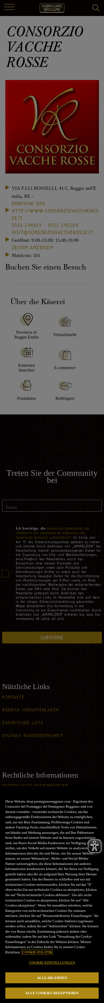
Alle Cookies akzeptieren (51, 993)
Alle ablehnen (52, 978)
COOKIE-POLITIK (37, 952)
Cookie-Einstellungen (52, 963)
